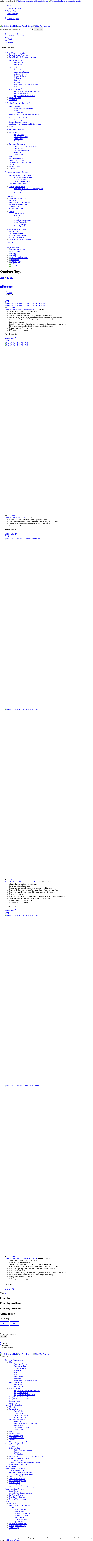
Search (37, 30)
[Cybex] (12, 251)
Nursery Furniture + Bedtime (17, 172)
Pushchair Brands (13, 247)
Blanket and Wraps (16, 158)
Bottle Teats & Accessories (23, 108)
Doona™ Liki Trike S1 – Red (15, 518)
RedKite (20, 264)
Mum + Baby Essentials (15, 129)
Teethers (12, 169)
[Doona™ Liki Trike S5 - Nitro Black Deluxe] (49, 1084)
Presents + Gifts (12, 242)
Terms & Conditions (14, 8)
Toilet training (19, 154)
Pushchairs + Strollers (17, 237)
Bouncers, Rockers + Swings (19, 202)
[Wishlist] (7, 301)
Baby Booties (18, 62)
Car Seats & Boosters (16, 233)
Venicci (19, 266)
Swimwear (13, 100)
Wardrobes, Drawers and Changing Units (28, 189)
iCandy (18, 256)
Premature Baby (15, 98)
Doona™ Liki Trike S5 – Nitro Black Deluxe (21, 1258)
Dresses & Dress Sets (21, 76)
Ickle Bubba (24, 258)
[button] (11, 338)
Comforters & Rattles (16, 160)
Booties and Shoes (15, 60)
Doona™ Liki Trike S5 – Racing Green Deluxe (22, 882)
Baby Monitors (19, 135)
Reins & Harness (20, 141)
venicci (14, 1323)
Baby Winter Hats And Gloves (24, 96)
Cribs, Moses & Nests (21, 179)
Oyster (18, 262)
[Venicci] (12, 266)
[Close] (6, 1293)
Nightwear (17, 78)
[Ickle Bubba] (14, 258)
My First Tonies (19, 1522)
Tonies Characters (20, 224)
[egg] (11, 254)
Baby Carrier (13, 231)
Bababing (21, 249)
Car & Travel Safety (21, 137)
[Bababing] (13, 249)
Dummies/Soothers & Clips (19, 118)
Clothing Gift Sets (20, 74)
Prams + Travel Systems (17, 235)
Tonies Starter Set (20, 226)
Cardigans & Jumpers (21, 72)
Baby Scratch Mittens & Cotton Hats (27, 92)
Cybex (18, 251)
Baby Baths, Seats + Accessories (25, 146)
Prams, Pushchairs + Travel (16, 229)
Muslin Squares (14, 167)
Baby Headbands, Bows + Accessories (23, 57)
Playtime (10, 196)
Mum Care (13, 165)
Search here (4, 30)
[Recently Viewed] (6, 1332)
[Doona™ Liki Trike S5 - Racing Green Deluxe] (49, 708)
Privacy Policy (12, 11)
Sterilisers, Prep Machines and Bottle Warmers (25, 124)
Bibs (10, 156)
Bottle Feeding (14, 106)
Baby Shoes (18, 64)
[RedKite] (13, 264)
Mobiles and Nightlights (17, 183)
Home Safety (18, 139)
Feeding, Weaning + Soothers (17, 103)
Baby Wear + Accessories (16, 53)
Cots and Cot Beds (20, 191)
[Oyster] (12, 262)
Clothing (12, 68)
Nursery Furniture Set (17, 187)
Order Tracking (12, 14)
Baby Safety (13, 133)
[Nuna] (12, 260)
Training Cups (19, 112)
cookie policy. (10, 1540)
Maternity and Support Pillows (20, 162)
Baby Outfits (18, 70)
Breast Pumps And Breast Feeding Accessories (26, 114)
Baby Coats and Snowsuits (18, 55)
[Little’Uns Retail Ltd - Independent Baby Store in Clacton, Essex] (25, 26)
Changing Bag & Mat (21, 150)
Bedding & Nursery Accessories (20, 175)
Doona (13, 308)
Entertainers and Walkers (18, 204)
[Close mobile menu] (1, 1352)
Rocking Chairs (19, 193)
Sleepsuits (17, 82)
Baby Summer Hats (21, 94)
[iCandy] (12, 256)
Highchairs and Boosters (18, 122)
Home (9, 5)
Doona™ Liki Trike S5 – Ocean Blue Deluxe (21, 310)
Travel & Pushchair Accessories (20, 240)
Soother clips (18, 120)
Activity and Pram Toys (17, 198)
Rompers (17, 80)
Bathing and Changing (17, 144)
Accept (17, 1540)
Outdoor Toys (14, 206)
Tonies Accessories (20, 222)
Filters (2, 285)
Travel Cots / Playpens (22, 181)
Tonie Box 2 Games (21, 218)
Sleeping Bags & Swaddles (23, 177)
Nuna (17, 260)
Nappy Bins (18, 152)
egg (14, 254)
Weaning (12, 126)
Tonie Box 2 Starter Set (22, 220)
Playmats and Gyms (16, 208)
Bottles (16, 110)
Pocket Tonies (19, 216)
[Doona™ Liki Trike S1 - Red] (49, 428)
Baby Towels (18, 148)
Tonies (11, 212)
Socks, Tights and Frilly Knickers (26, 84)
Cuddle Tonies (19, 214)
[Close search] (2, 1341)
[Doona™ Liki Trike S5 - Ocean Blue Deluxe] (49, 304)
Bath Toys (12, 200)
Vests (15, 86)
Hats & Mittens (14, 89)
